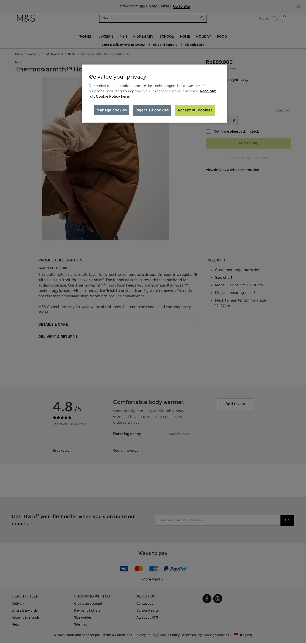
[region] (154, 93)
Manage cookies (112, 110)
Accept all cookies (194, 110)
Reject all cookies (152, 110)
